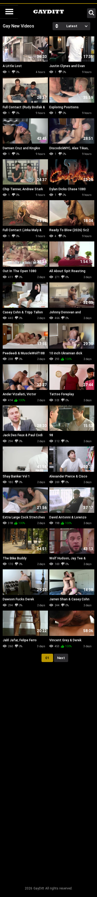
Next (61, 658)
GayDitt (38, 888)
